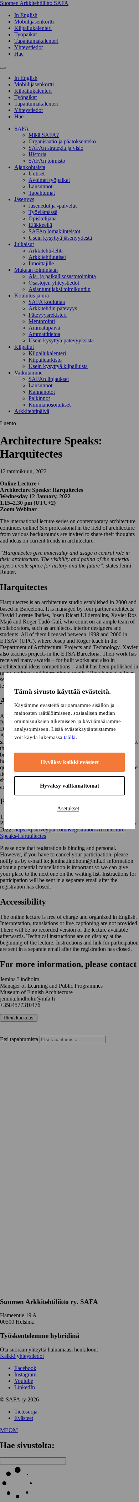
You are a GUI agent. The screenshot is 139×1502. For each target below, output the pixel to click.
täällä (70, 737)
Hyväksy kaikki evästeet (70, 762)
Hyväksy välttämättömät (69, 786)
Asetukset (68, 808)
